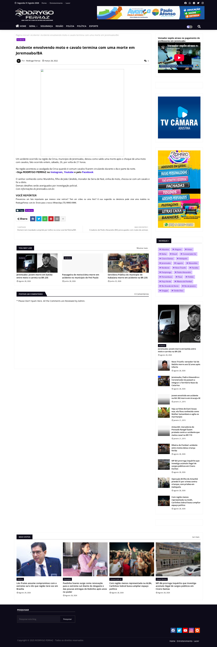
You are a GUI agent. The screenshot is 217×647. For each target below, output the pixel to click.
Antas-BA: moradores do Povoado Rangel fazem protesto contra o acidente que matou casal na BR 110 (186, 431)
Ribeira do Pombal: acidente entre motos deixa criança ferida (184, 448)
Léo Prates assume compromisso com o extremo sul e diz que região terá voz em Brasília (37, 586)
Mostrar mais (142, 248)
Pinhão (191, 277)
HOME (23, 26)
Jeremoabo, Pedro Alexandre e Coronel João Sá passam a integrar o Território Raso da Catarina (185, 381)
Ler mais (195, 537)
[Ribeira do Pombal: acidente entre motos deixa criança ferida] (164, 449)
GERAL (32, 26)
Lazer (68, 3)
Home (44, 3)
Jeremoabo (166, 263)
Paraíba (195, 267)
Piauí (180, 277)
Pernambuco (167, 277)
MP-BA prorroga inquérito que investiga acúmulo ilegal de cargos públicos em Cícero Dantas (185, 464)
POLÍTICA (81, 26)
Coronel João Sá (189, 254)
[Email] (57, 218)
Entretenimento (56, 3)
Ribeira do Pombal (184, 281)
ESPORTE (93, 26)
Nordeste (165, 267)
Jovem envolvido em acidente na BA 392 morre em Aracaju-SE (186, 396)
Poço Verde (166, 281)
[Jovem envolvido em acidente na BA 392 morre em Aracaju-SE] (164, 399)
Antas (189, 249)
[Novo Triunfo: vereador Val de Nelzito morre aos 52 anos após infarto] (164, 365)
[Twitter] (38, 218)
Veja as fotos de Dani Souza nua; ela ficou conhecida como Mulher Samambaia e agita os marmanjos (185, 412)
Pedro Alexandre (184, 272)
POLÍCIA (70, 26)
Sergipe (165, 290)
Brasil (174, 254)
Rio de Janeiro (190, 286)
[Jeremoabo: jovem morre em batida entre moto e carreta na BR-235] (179, 324)
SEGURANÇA (46, 26)
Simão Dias (178, 290)
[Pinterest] (51, 218)
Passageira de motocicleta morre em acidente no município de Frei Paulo (80, 276)
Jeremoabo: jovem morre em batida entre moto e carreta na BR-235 (34, 276)
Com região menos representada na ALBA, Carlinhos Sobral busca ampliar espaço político (186, 501)
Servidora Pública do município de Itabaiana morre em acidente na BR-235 (128, 276)
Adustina (165, 249)
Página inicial (22, 35)
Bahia (164, 254)
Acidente (35, 35)
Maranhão (193, 263)
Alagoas (178, 249)
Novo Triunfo (180, 267)
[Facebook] (32, 218)
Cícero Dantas (167, 258)
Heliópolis (183, 258)
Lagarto (180, 263)
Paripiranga (166, 272)
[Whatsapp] (45, 218)
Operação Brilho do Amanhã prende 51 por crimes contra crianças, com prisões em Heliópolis (185, 483)
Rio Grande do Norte (170, 286)
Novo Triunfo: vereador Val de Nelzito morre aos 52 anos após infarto (186, 364)
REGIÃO (59, 26)
